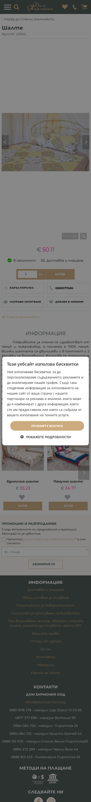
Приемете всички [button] (47, 426)
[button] (45, 437)
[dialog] (45, 401)
